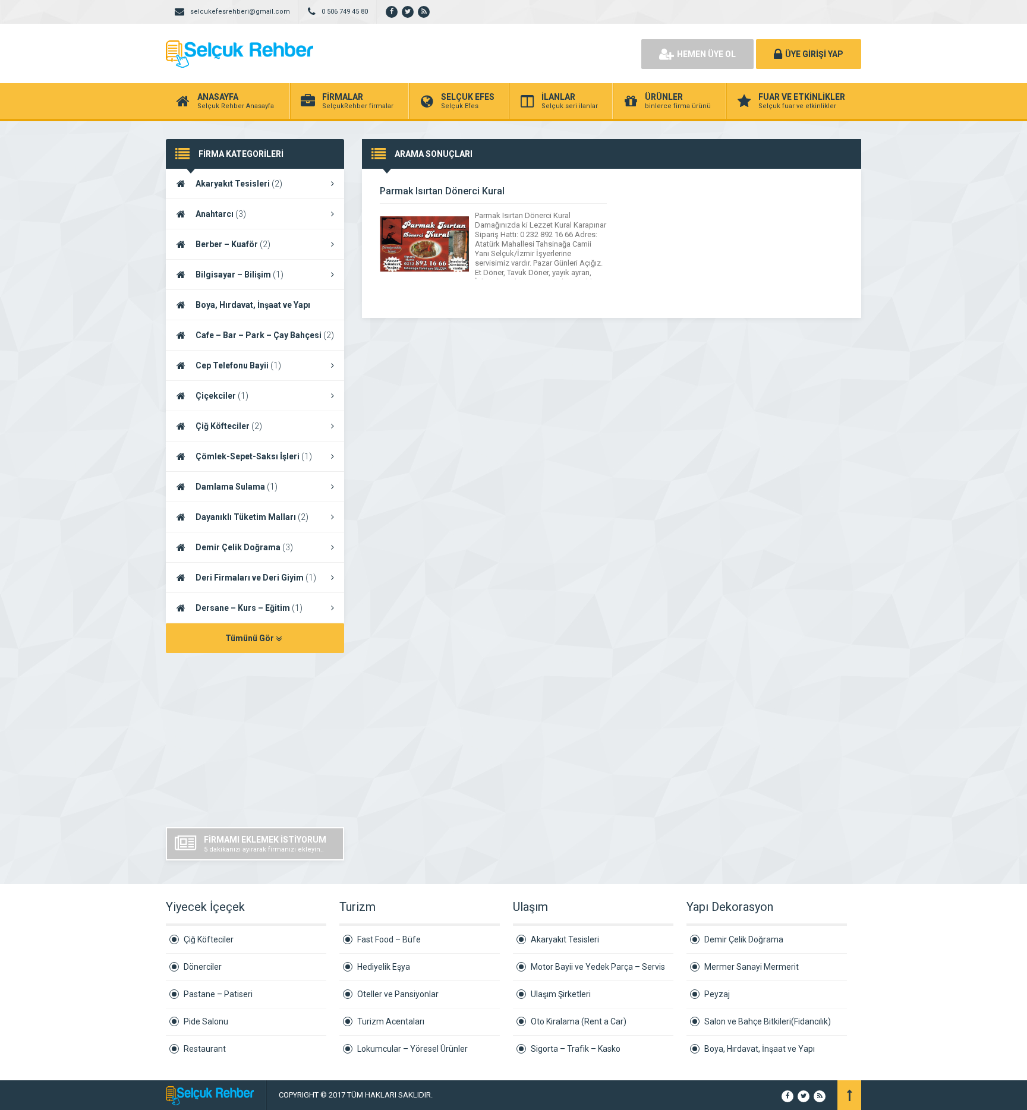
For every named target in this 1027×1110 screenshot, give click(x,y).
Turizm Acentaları (390, 1021)
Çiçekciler (222, 396)
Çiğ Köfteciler (229, 426)
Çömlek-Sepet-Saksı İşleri (254, 456)
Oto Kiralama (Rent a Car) (578, 1021)
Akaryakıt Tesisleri (239, 183)
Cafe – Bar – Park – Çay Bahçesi (265, 335)
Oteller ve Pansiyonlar (398, 994)
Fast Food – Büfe (389, 939)
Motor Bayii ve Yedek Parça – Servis (598, 967)
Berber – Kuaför (233, 244)
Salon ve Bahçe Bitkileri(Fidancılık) (767, 1021)
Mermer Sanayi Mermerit (751, 967)
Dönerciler (203, 967)
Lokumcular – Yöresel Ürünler (412, 1049)
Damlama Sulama (237, 486)
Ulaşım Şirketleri (561, 994)
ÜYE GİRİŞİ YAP (814, 54)
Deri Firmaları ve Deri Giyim (256, 577)
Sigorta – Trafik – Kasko (575, 1049)
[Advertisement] (496, 53)
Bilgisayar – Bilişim (239, 274)
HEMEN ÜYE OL (706, 54)
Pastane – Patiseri (218, 994)
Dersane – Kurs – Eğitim (249, 608)
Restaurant (205, 1049)
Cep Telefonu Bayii (238, 365)
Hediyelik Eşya (383, 967)
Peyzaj (717, 994)
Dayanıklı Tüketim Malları (252, 517)
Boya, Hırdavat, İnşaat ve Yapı (759, 1049)
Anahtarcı (221, 214)
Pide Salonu (206, 1021)
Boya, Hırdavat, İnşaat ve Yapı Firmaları (238, 310)
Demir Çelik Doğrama (244, 547)
